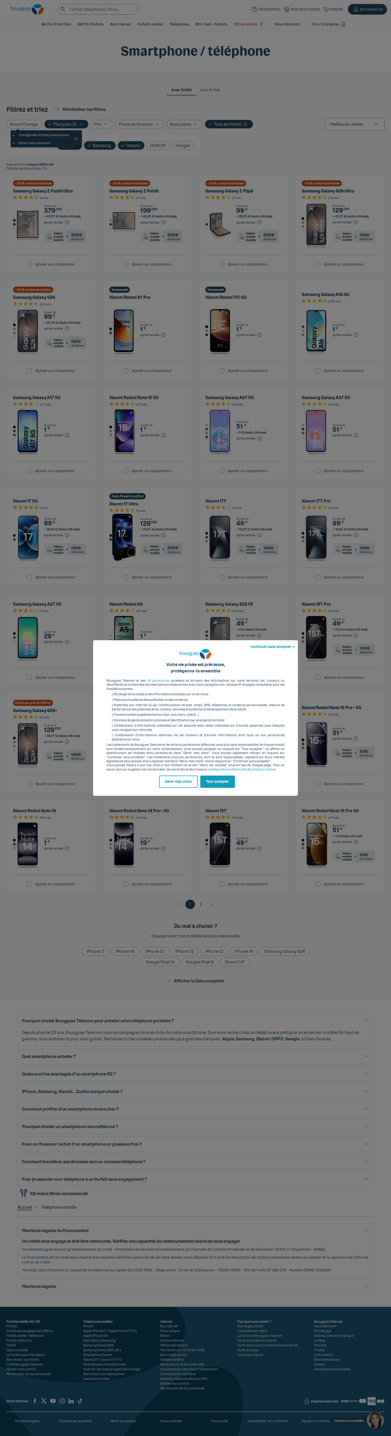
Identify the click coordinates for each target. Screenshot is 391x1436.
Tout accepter (217, 782)
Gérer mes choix (178, 782)
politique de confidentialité (228, 769)
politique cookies (263, 769)
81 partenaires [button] (159, 681)
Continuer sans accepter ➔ (273, 647)
